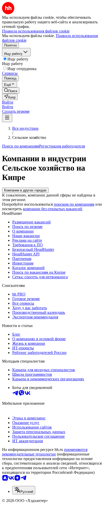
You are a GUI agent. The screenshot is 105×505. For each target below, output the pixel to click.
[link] (10, 90)
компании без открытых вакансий (52, 209)
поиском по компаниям (74, 204)
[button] (7, 102)
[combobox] (23, 490)
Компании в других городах (25, 190)
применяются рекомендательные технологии (44, 451)
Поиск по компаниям (20, 146)
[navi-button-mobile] (7, 118)
